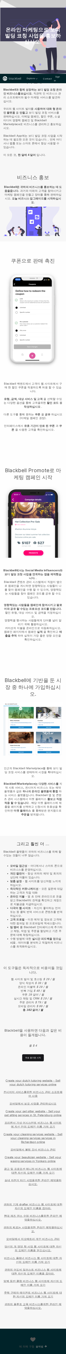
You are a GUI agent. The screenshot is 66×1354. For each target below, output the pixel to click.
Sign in (57, 78)
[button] (33, 121)
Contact (47, 78)
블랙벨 (39, 1346)
